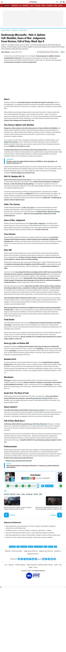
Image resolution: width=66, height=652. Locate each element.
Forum (60, 5)
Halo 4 (52, 102)
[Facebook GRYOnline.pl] (19, 559)
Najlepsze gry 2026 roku (31, 551)
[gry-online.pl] (33, 2)
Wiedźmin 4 (57, 551)
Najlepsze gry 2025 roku (46, 551)
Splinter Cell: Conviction (11, 142)
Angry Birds (48, 384)
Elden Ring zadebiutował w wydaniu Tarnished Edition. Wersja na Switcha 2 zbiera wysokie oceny (33, 535)
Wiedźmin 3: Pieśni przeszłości (13, 551)
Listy (31, 5)
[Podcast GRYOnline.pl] (30, 559)
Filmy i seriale (38, 546)
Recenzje (37, 5)
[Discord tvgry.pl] (51, 559)
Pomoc (35, 567)
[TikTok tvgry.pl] (46, 559)
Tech (45, 546)
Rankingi (25, 5)
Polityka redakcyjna (20, 565)
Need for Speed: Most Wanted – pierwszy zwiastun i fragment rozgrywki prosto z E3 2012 (18, 507)
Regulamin (11, 565)
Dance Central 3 (40, 410)
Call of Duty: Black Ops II (40, 424)
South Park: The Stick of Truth (43, 398)
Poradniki (49, 5)
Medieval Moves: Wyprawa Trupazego (49, 211)
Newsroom (15, 5)
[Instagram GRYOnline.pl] (22, 559)
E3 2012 (36, 494)
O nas (5, 565)
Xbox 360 (6, 494)
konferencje (29, 494)
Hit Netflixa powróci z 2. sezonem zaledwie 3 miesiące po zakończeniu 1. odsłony (28, 530)
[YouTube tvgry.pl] (43, 559)
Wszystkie (12, 546)
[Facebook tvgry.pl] (54, 559)
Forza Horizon (54, 237)
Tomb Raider (7, 325)
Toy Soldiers (12, 350)
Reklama (50, 565)
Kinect (18, 494)
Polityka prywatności (31, 565)
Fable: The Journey (28, 207)
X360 (40, 494)
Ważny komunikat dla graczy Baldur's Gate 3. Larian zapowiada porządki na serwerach (30, 532)
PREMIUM (7, 5)
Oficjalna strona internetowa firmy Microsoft (19, 460)
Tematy (51, 546)
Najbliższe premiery (32, 554)
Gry (20, 5)
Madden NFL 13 (30, 193)
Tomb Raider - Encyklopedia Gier (30, 477)
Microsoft (12, 494)
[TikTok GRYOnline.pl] (27, 559)
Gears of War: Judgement (37, 223)
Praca (60, 565)
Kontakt (31, 567)
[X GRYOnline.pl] (24, 559)
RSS (55, 546)
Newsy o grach (23, 30)
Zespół (56, 565)
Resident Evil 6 (8, 364)
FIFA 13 (29, 179)
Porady (31, 546)
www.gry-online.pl (6, 30)
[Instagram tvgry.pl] (49, 559)
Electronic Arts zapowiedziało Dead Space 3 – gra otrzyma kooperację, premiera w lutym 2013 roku (48, 507)
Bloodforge (40, 348)
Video (55, 5)
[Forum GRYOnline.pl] (36, 559)
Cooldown (24, 546)
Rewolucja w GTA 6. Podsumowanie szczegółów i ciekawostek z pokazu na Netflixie (29, 537)
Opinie (43, 5)
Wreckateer (7, 380)
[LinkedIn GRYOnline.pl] (33, 559)
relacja (23, 494)
